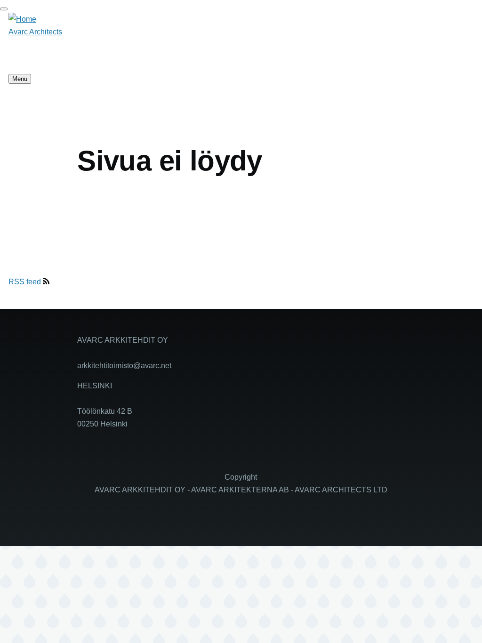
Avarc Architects (35, 32)
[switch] (4, 9)
